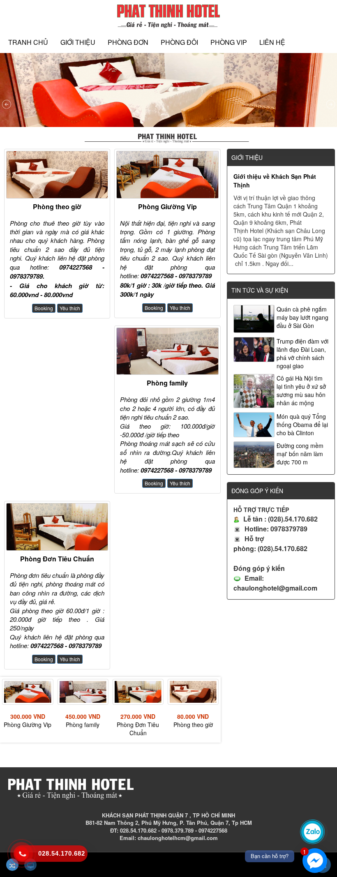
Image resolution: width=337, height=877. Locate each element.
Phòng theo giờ (57, 206)
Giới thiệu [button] (77, 42)
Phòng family (167, 383)
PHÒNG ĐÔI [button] (179, 42)
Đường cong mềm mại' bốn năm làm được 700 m (300, 453)
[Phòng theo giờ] (57, 174)
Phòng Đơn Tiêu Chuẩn (57, 558)
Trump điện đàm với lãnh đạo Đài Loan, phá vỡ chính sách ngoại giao (302, 353)
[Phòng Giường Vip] (167, 174)
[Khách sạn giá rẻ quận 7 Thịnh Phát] (168, 15)
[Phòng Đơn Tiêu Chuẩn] (57, 527)
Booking (44, 308)
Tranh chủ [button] (28, 42)
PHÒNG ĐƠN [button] (128, 42)
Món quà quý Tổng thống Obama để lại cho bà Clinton (302, 424)
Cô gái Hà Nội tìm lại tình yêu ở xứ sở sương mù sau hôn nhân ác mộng (301, 390)
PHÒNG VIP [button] (228, 42)
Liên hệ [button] (272, 42)
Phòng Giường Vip (167, 206)
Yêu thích (70, 308)
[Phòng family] (167, 351)
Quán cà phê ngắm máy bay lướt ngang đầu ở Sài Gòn (302, 317)
